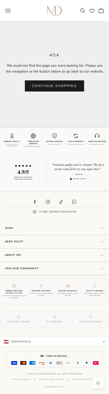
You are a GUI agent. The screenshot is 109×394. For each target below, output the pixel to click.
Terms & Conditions (51, 379)
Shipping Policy (82, 379)
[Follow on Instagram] (47, 201)
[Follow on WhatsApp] (74, 201)
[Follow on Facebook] (34, 201)
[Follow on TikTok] (61, 201)
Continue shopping (54, 86)
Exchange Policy (54, 386)
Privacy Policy (21, 379)
